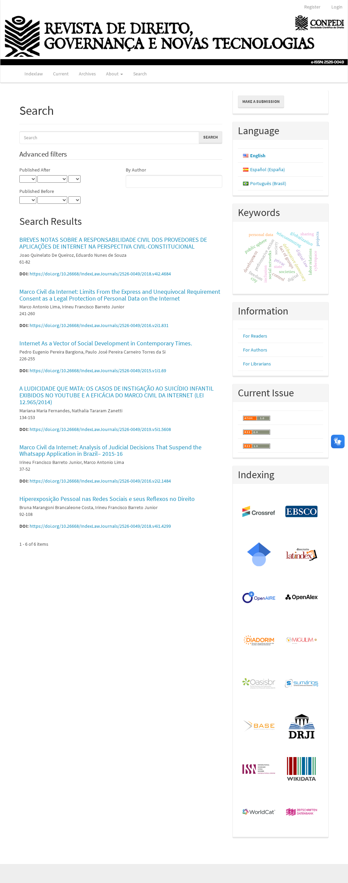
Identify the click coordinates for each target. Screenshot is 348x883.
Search (140, 74)
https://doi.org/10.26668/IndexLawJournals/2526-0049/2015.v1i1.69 (98, 370)
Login (337, 7)
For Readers (255, 336)
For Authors (255, 350)
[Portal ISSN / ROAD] (259, 769)
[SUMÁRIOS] (301, 683)
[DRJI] (301, 726)
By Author (136, 170)
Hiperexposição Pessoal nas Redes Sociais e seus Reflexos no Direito (107, 499)
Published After (34, 170)
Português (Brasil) (268, 183)
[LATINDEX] (301, 554)
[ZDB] (301, 812)
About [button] (113, 74)
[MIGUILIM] (301, 640)
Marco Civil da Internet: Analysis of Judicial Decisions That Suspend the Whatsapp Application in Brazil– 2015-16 (110, 450)
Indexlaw (33, 74)
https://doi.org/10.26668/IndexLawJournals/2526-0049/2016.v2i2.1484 (100, 481)
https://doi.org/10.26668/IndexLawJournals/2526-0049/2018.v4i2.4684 (100, 274)
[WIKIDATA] (301, 769)
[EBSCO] (301, 511)
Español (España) (267, 169)
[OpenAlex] (301, 597)
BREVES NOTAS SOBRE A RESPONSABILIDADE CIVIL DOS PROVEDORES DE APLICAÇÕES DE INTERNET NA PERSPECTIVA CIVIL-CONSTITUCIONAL (113, 243)
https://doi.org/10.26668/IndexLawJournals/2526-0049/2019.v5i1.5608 (100, 429)
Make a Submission (261, 101)
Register (312, 7)
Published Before (36, 191)
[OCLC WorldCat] (259, 812)
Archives (87, 74)
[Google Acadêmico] (259, 554)
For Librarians (257, 364)
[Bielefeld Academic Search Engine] (259, 726)
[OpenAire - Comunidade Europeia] (259, 597)
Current (61, 74)
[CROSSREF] (259, 511)
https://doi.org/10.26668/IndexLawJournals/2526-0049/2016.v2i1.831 (99, 325)
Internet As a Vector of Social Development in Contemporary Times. (105, 343)
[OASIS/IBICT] (259, 683)
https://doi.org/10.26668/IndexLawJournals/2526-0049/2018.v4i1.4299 (100, 526)
